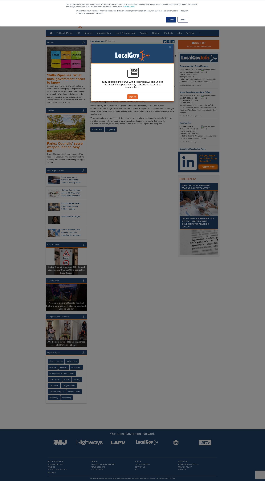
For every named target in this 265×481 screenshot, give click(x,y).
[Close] (170, 46)
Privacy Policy (129, 6)
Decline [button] (183, 19)
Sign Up (132, 97)
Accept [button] (170, 19)
